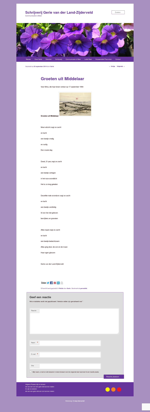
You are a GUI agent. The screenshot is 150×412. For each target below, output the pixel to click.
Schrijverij (58, 59)
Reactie (33, 310)
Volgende (121, 66)
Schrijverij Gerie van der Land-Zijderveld (59, 12)
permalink (83, 288)
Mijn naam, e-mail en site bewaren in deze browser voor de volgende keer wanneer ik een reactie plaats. (66, 372)
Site (32, 365)
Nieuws (28, 59)
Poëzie (61, 288)
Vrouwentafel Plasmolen (103, 59)
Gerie (52, 66)
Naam (34, 342)
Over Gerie (38, 59)
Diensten (49, 59)
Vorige (112, 66)
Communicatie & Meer (73, 59)
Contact (118, 59)
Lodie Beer (88, 59)
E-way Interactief (79, 401)
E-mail (34, 354)
